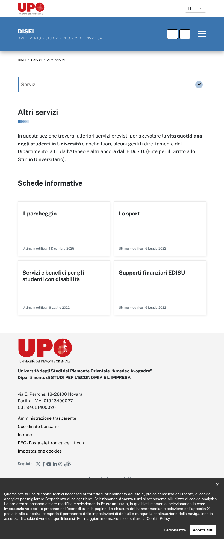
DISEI (22, 60)
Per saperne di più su (64, 229)
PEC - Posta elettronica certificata (52, 442)
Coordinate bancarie (38, 426)
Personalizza (175, 530)
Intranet (26, 434)
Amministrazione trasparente (47, 418)
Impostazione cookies (40, 451)
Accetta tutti (203, 530)
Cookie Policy (158, 518)
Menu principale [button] (199, 34)
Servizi (36, 60)
